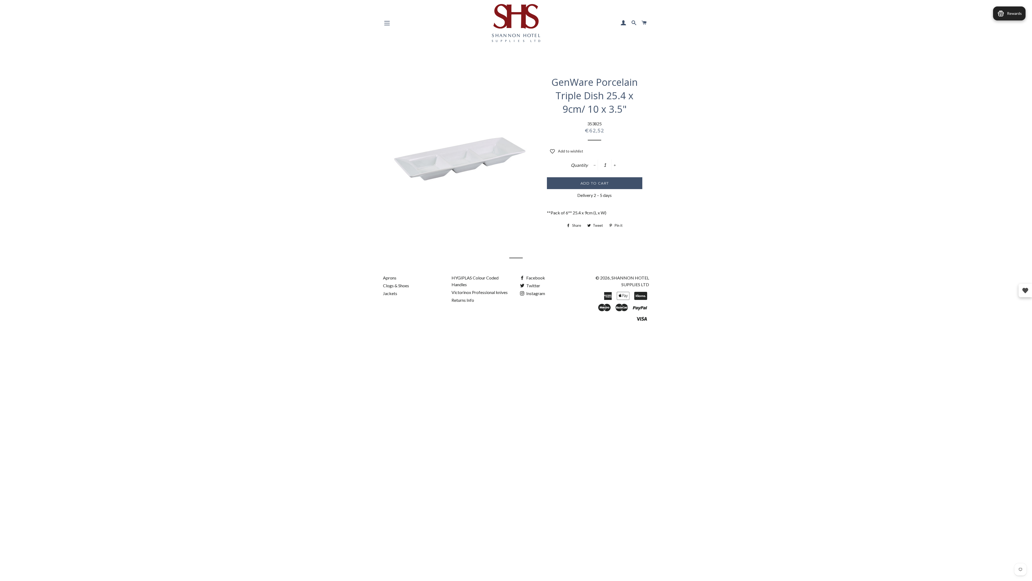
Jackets (390, 293)
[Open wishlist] (1025, 290)
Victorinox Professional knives (480, 292)
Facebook (535, 277)
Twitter (532, 285)
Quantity (579, 165)
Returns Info (463, 300)
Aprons (389, 277)
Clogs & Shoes (396, 285)
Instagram (535, 293)
